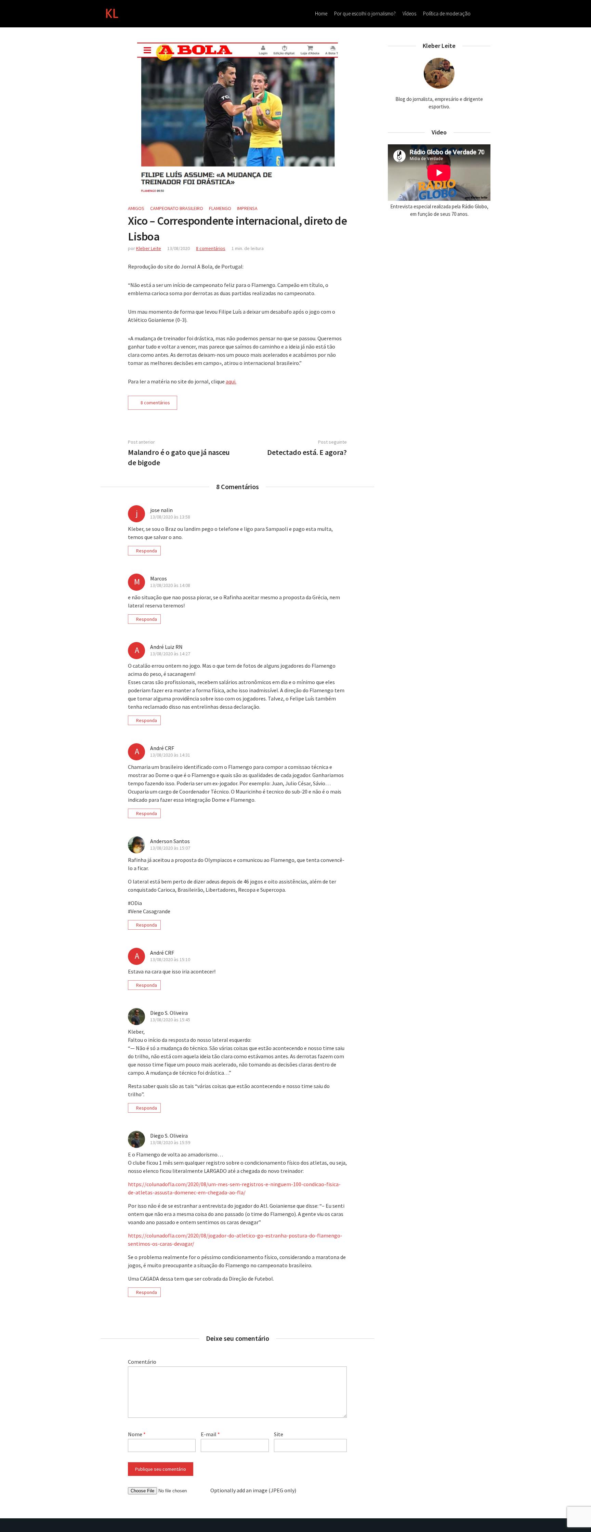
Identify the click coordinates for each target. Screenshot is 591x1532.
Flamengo (220, 208)
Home (321, 13)
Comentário (142, 1361)
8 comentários (210, 248)
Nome (137, 1434)
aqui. (231, 381)
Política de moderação (447, 13)
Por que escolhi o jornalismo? (365, 13)
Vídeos (409, 13)
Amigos (136, 208)
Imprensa (247, 208)
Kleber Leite (148, 248)
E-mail (210, 1434)
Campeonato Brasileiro (176, 208)
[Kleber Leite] (112, 12)
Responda (146, 551)
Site (278, 1434)
